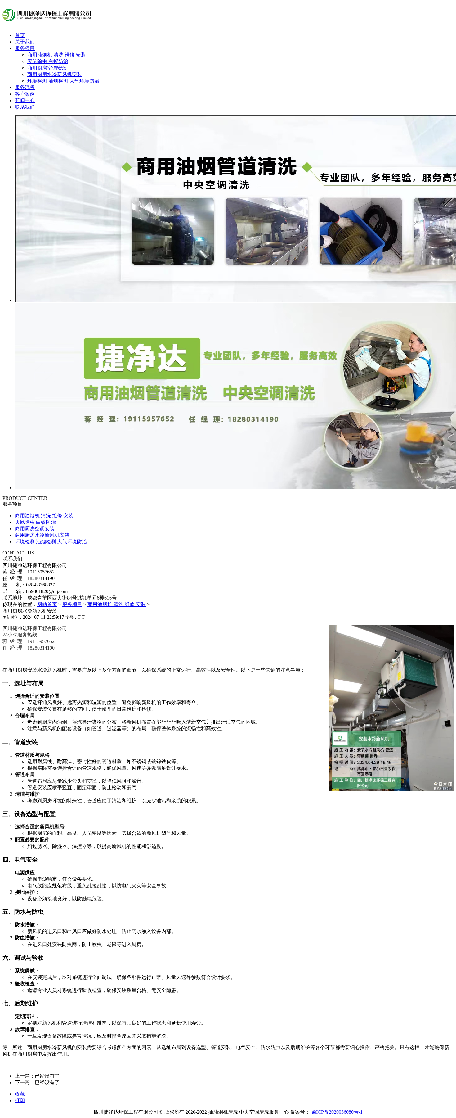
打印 (20, 1100)
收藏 (20, 1094)
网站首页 (47, 604)
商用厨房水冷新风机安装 (54, 74)
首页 (20, 35)
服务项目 (25, 48)
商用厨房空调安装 (47, 67)
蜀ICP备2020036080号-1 (337, 1112)
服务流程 (25, 87)
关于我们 (25, 41)
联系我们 (25, 107)
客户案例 (25, 94)
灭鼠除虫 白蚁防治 (47, 61)
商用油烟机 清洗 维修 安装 (56, 54)
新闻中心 (25, 100)
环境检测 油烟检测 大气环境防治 (63, 81)
